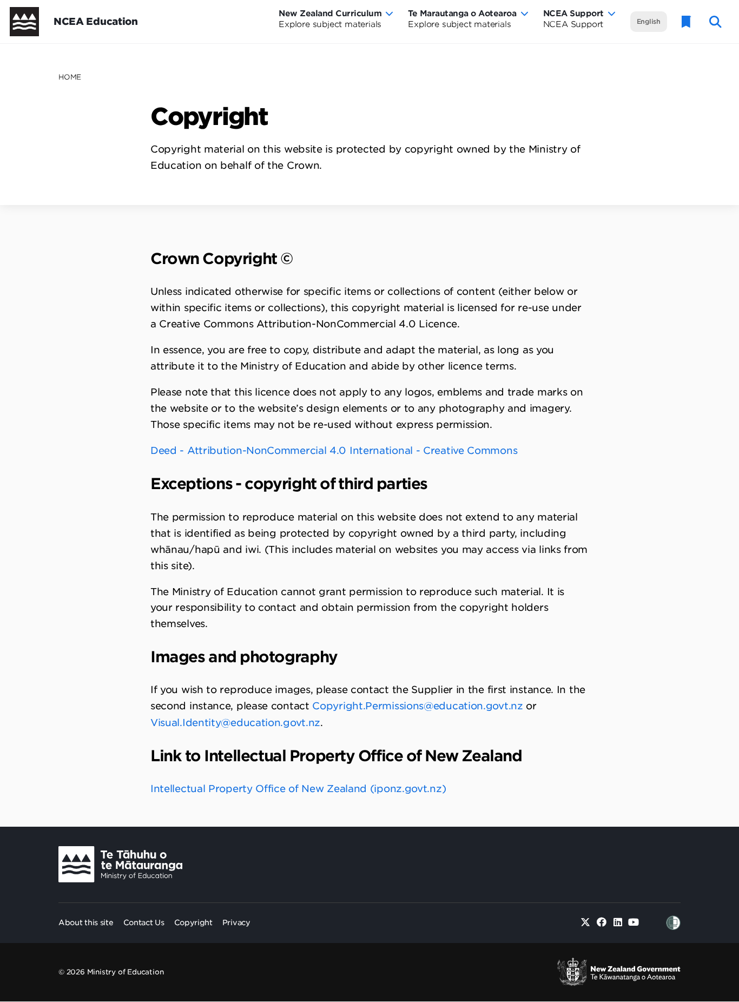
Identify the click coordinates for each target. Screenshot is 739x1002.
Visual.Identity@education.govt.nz (235, 722)
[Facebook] (602, 922)
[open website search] (715, 22)
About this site (86, 922)
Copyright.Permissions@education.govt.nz (417, 705)
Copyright (193, 922)
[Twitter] (585, 922)
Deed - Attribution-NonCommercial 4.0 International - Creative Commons (333, 450)
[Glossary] (686, 22)
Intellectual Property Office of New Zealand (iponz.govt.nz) (299, 788)
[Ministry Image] (120, 864)
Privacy (236, 922)
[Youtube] (634, 922)
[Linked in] (617, 922)
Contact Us (143, 922)
